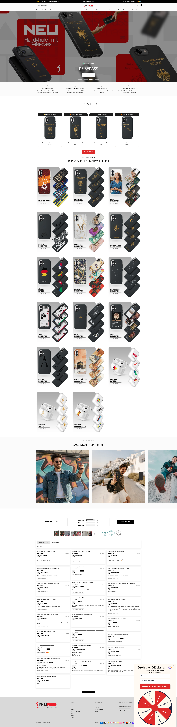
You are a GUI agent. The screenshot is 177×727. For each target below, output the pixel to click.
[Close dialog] (174, 665)
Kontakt (128, 1)
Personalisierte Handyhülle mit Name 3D (83, 614)
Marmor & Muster (80, 9)
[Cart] (140, 5)
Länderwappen (60, 9)
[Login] (137, 5)
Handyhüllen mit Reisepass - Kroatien (118, 618)
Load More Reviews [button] (88, 692)
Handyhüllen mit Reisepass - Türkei (47, 631)
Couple (67, 9)
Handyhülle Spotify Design (116, 661)
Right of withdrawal (75, 711)
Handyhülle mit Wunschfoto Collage (47, 551)
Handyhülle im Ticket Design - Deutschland (49, 614)
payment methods (99, 709)
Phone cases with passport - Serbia (75, 142)
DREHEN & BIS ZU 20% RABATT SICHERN (154, 686)
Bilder (97, 108)
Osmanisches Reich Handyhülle (117, 551)
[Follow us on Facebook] (120, 710)
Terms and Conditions (75, 705)
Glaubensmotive (112, 9)
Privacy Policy (74, 707)
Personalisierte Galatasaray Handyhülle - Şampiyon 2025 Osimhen (89, 630)
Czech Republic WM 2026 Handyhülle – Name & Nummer (122, 583)
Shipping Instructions (99, 707)
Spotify (72, 9)
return (96, 711)
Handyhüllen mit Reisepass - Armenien (83, 597)
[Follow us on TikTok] (128, 710)
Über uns (124, 1)
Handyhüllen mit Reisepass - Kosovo (83, 645)
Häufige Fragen (134, 1)
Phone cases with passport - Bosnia (127, 142)
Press (72, 715)
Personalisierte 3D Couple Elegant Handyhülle (49, 568)
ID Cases (98, 9)
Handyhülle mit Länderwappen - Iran (118, 599)
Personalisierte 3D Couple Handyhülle (83, 661)
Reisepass (52, 9)
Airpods (105, 108)
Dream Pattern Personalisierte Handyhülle (84, 582)
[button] (81, 519)
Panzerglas (138, 9)
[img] (51, 521)
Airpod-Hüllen (131, 9)
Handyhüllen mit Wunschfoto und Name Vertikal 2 (50, 658)
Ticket (87, 9)
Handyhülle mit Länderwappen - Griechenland (49, 583)
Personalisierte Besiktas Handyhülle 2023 (119, 634)
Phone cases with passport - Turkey (101, 142)
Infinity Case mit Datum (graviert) (47, 645)
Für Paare (89, 108)
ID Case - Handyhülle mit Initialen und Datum (119, 568)
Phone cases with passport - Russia (50, 142)
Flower (124, 9)
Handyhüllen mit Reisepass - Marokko (48, 676)
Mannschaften (45, 9)
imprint (72, 709)
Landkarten (104, 9)
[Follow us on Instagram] (124, 710)
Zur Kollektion (88, 151)
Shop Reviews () (55, 542)
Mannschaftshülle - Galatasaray (117, 647)
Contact (73, 717)
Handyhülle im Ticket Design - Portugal (48, 599)
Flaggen (38, 9)
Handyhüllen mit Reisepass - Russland (83, 566)
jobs (72, 713)
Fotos (119, 9)
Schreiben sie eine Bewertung (125, 522)
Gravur (92, 9)
